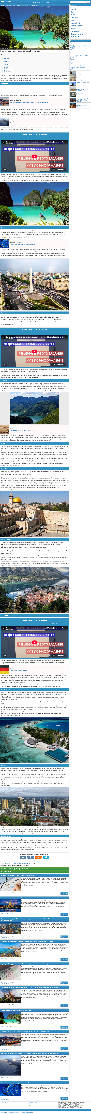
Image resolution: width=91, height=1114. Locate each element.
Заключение (7, 71)
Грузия (5, 59)
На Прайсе (7, 1)
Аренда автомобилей (76, 25)
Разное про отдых (75, 36)
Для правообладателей (35, 1105)
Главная (34, 2)
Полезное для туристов (77, 22)
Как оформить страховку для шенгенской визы (22, 244)
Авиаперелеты (74, 19)
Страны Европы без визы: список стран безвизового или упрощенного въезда (27, 941)
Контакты (46, 2)
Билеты (73, 28)
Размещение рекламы (34, 1103)
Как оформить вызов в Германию (19, 670)
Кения (5, 70)
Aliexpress (73, 9)
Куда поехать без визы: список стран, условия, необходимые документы (29, 102)
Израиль (6, 64)
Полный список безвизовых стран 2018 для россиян (18, 875)
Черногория (6, 65)
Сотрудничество (33, 1102)
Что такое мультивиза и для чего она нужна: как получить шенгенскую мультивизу (31, 122)
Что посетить (74, 17)
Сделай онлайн (75, 11)
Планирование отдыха (77, 30)
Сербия (5, 61)
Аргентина (6, 58)
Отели (72, 20)
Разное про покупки (76, 8)
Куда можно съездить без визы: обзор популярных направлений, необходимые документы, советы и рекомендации (34, 919)
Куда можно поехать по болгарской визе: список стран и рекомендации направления (30, 987)
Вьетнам (6, 67)
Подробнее (64, 893)
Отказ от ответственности (27, 1112)
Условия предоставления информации (10, 1112)
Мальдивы (6, 68)
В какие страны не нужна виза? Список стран (16, 898)
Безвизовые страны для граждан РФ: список (16, 1010)
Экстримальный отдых (77, 34)
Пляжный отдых (75, 31)
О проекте (40, 2)
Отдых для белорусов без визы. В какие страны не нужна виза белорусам (25, 964)
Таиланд (6, 57)
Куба (5, 62)
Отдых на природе (75, 23)
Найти (88, 2)
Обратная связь (5, 1103)
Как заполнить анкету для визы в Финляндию (22, 430)
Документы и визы (5, 894)
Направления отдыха (76, 15)
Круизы (73, 14)
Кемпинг (73, 12)
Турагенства (74, 33)
